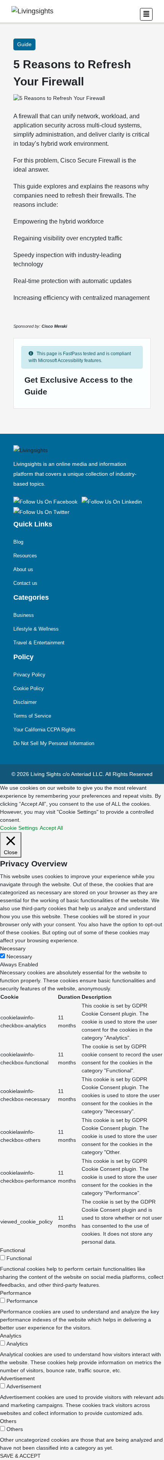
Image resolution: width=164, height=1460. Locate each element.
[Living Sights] (46, 501)
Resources (25, 556)
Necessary (19, 956)
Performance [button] (15, 1293)
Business (23, 615)
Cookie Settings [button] (19, 828)
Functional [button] (12, 1250)
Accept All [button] (51, 828)
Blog (18, 542)
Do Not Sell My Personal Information (53, 743)
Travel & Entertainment (38, 642)
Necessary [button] (13, 948)
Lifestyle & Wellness (36, 629)
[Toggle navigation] (146, 14)
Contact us (25, 583)
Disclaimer (25, 702)
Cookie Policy (28, 688)
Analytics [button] (10, 1336)
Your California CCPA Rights (44, 729)
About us (23, 569)
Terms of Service (32, 716)
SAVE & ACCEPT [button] (20, 1456)
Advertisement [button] (17, 1378)
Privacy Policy (29, 675)
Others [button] (8, 1421)
